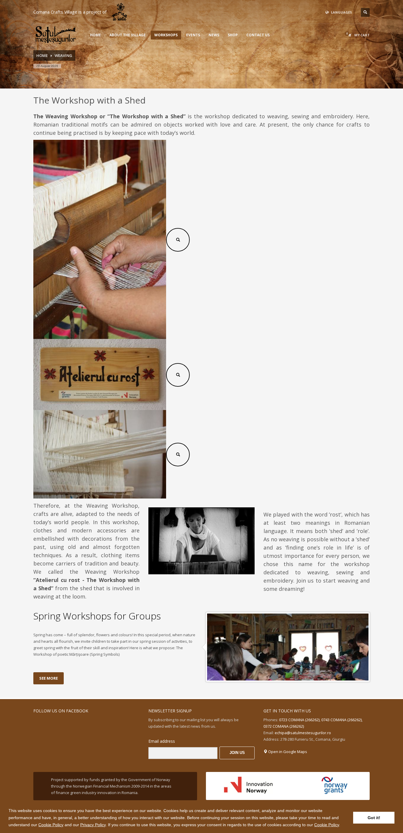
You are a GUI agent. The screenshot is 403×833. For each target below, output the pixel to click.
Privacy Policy (93, 824)
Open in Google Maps (287, 751)
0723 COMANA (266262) (299, 719)
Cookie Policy (50, 824)
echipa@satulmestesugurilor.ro (303, 732)
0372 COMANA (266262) (283, 726)
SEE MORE (48, 678)
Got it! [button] (374, 817)
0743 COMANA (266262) (341, 719)
